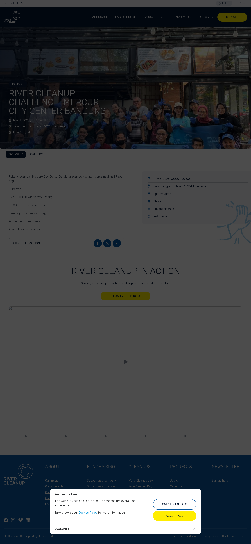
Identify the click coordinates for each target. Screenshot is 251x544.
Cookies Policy (87, 512)
